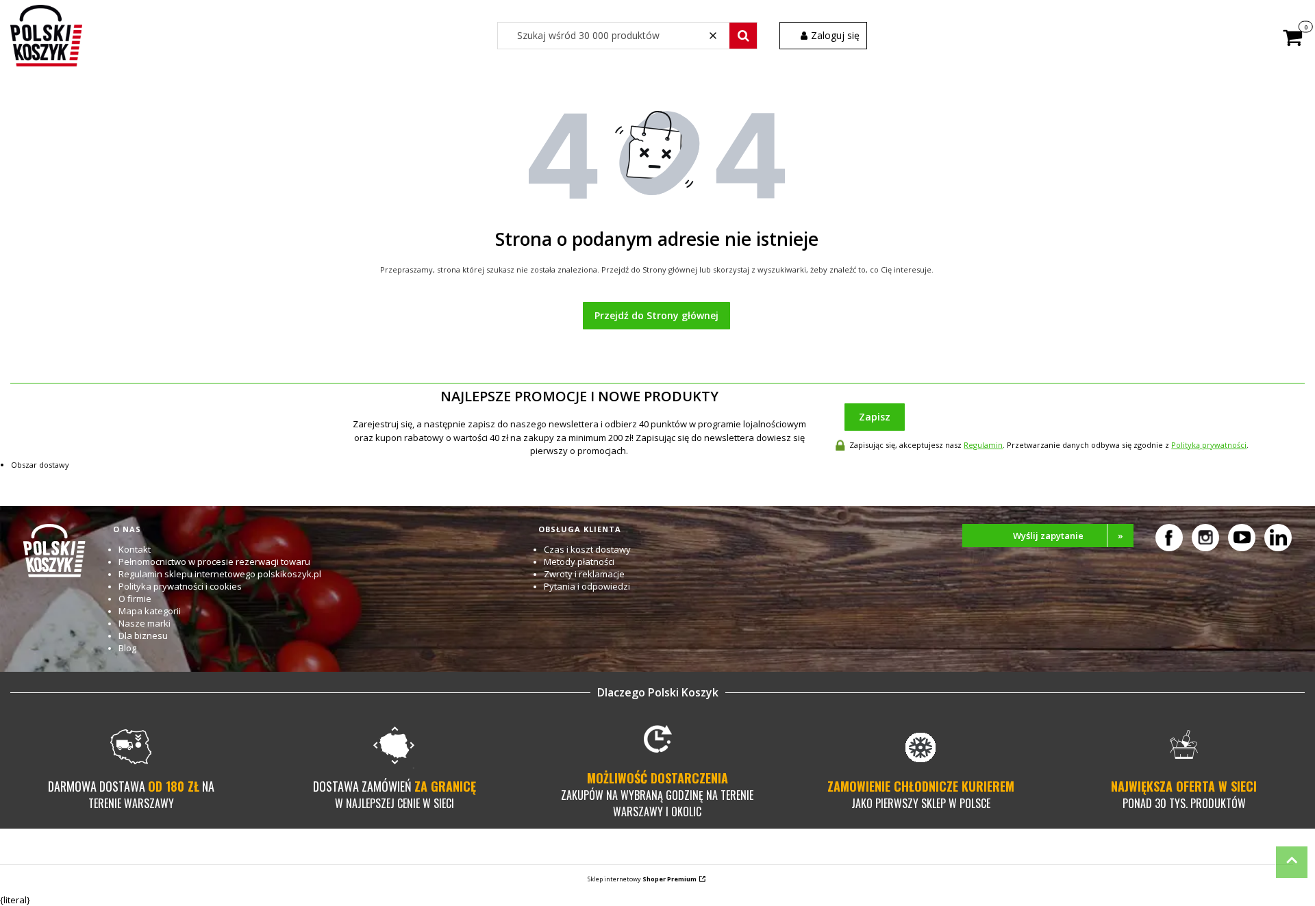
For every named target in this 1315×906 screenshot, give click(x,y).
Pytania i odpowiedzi (587, 586)
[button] (743, 36)
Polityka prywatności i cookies (180, 586)
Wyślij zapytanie (1068, 535)
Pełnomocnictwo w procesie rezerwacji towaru (214, 561)
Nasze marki (144, 623)
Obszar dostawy (40, 465)
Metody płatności (579, 561)
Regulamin (983, 445)
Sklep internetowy (642, 878)
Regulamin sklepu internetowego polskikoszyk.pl (219, 574)
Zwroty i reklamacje (584, 574)
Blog (127, 648)
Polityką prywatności (1209, 445)
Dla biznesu (143, 635)
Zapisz (874, 416)
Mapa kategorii (149, 611)
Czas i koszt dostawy (587, 549)
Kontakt (134, 549)
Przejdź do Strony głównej (656, 315)
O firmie (134, 598)
